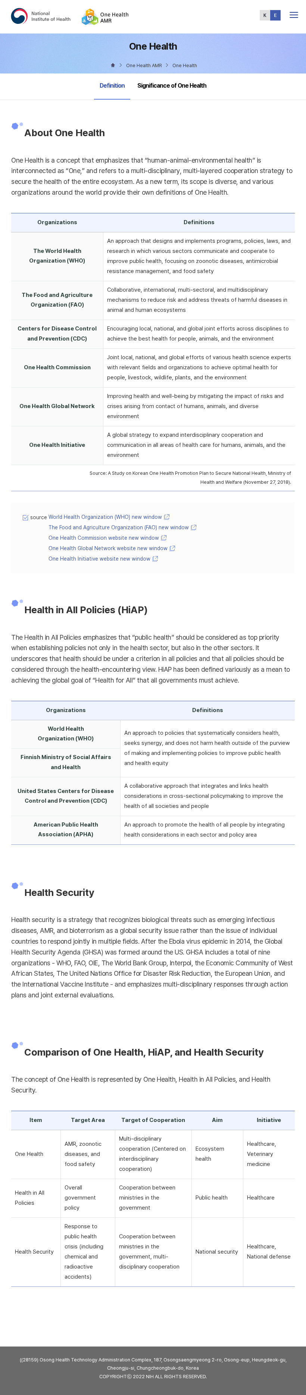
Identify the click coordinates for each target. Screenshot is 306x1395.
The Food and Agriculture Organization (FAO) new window (119, 527)
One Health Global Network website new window (108, 548)
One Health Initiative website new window (99, 559)
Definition (112, 85)
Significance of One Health (171, 85)
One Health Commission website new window (104, 538)
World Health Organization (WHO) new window (105, 517)
